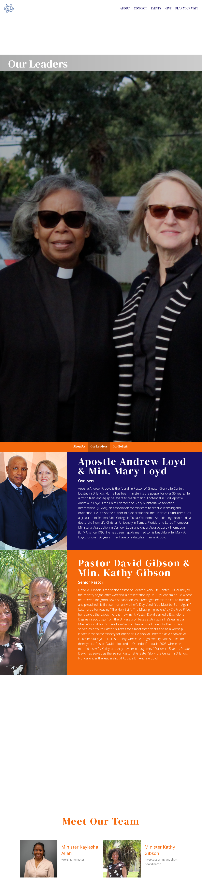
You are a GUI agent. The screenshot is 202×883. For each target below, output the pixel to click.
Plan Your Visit (186, 8)
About (125, 8)
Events (156, 8)
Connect (140, 8)
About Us (79, 446)
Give (168, 8)
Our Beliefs (120, 446)
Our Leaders (99, 446)
